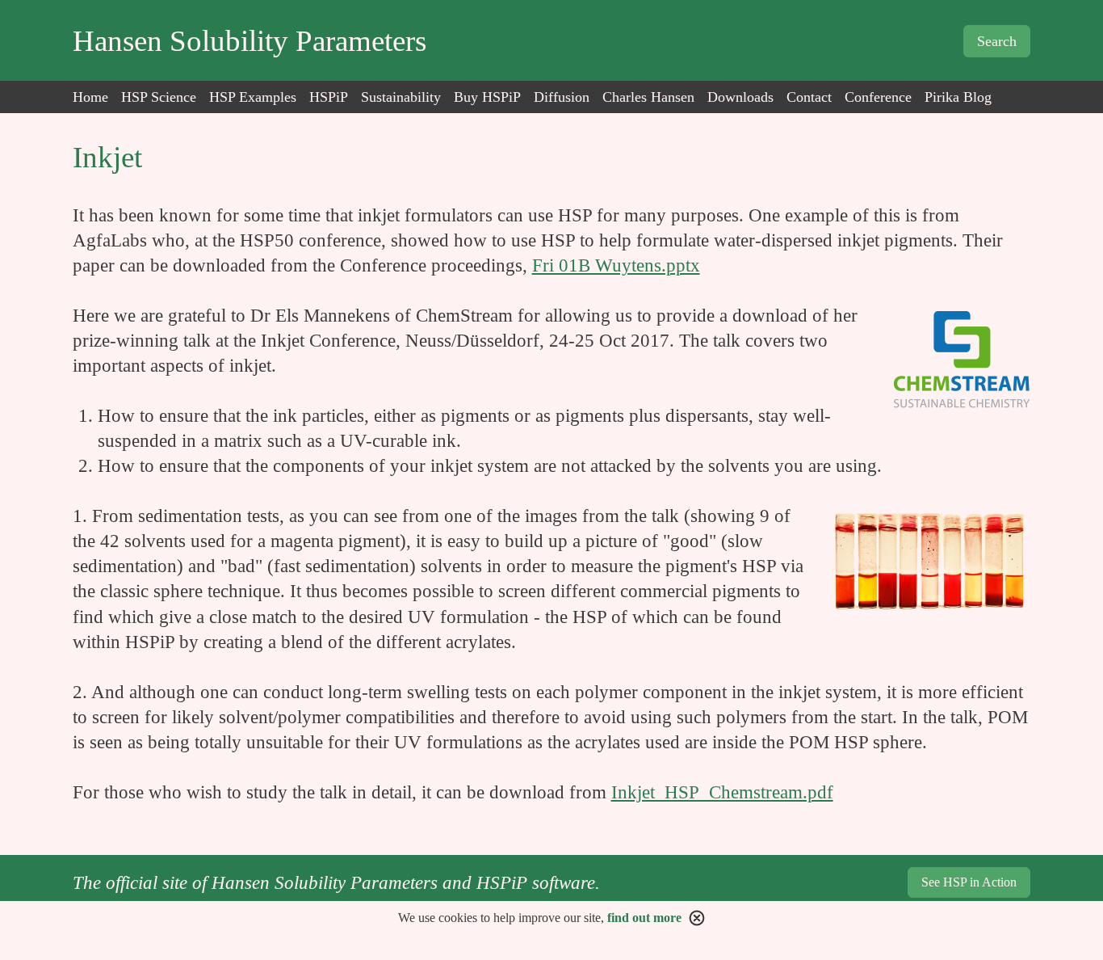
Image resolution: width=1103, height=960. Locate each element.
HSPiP (328, 97)
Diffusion (561, 97)
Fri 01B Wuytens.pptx (616, 265)
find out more (644, 917)
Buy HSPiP (487, 97)
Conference (878, 97)
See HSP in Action (969, 882)
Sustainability (401, 97)
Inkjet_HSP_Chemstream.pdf (722, 792)
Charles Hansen (648, 97)
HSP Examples (252, 97)
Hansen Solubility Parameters (249, 40)
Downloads (740, 97)
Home (90, 97)
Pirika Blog (958, 97)
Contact (809, 97)
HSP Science (158, 97)
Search (997, 41)
